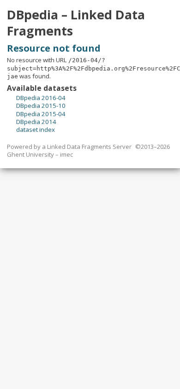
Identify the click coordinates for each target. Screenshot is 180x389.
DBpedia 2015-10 (41, 105)
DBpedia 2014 (36, 122)
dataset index (35, 129)
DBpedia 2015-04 (41, 114)
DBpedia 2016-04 (41, 98)
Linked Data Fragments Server (89, 146)
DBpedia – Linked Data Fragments (76, 22)
